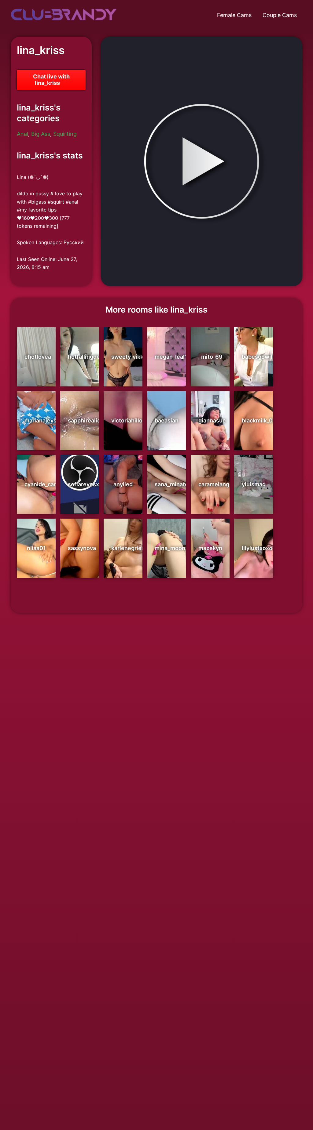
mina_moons (171, 548)
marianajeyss (42, 420)
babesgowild (259, 356)
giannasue (212, 420)
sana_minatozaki (177, 484)
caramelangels (217, 484)
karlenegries (128, 548)
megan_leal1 (171, 356)
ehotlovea (37, 356)
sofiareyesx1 (85, 484)
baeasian (167, 420)
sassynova (82, 548)
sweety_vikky (128, 356)
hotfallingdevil (87, 356)
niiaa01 (36, 548)
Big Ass (40, 134)
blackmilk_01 (258, 420)
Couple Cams (280, 15)
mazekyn (210, 548)
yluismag (254, 484)
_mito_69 (210, 356)
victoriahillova (130, 420)
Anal (22, 134)
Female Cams (234, 15)
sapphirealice (86, 420)
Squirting (65, 134)
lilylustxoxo (257, 548)
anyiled (123, 484)
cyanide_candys (45, 484)
